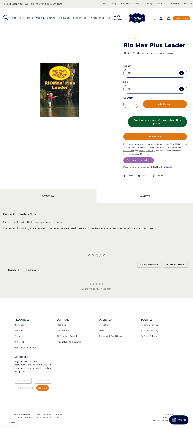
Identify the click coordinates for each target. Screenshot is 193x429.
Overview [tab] (48, 196)
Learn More (56, 4)
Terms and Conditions (111, 336)
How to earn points (25, 347)
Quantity (128, 98)
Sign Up (42, 387)
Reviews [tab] (144, 196)
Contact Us (63, 330)
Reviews (188, 3)
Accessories (97, 18)
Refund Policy (149, 336)
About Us (61, 325)
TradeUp (148, 3)
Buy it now (155, 136)
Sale (136, 3)
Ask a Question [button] (151, 264)
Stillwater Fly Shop (137, 18)
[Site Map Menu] (5, 17)
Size (125, 82)
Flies (109, 18)
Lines (30, 18)
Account (175, 3)
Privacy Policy (149, 330)
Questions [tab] (31, 269)
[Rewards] (178, 419)
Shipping (146, 53)
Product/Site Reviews (69, 342)
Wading (39, 18)
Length (127, 66)
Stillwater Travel (67, 336)
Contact (161, 3)
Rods (13, 18)
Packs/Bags (64, 18)
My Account (20, 325)
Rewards (125, 3)
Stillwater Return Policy (166, 421)
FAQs (101, 330)
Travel (103, 3)
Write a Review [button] (176, 264)
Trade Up (19, 336)
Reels (22, 18)
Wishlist (19, 342)
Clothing (50, 18)
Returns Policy (149, 325)
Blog (114, 3)
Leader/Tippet (80, 18)
